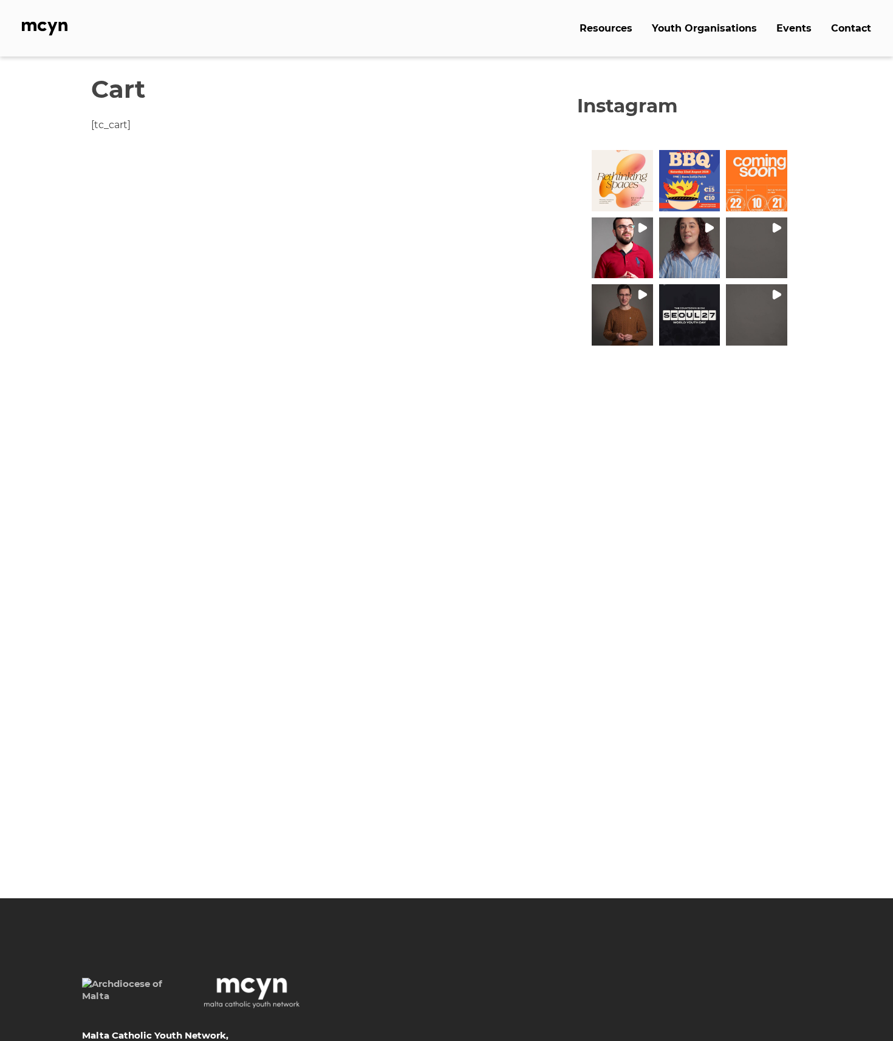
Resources (606, 28)
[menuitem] (606, 28)
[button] (622, 180)
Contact (851, 28)
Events (794, 28)
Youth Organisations (704, 28)
